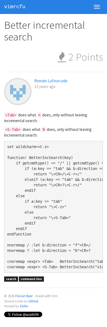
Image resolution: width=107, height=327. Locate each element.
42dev (24, 306)
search (11, 279)
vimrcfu (14, 7)
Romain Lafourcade (50, 80)
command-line (31, 279)
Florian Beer (24, 296)
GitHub (33, 301)
